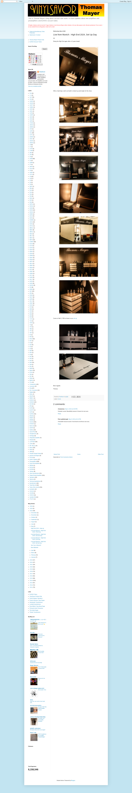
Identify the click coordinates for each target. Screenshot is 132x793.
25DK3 (31, 142)
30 (30, 156)
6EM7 (31, 265)
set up (75, 318)
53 (30, 182)
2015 (31, 578)
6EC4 (31, 263)
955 (31, 374)
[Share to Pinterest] (80, 397)
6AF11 (31, 204)
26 (30, 144)
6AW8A (32, 220)
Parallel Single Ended (35, 453)
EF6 (31, 406)
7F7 (31, 331)
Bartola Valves (34, 644)
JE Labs (32, 632)
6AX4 (31, 222)
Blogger (73, 780)
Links (31, 443)
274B (31, 150)
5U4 (31, 190)
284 (31, 152)
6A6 (31, 202)
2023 (31, 560)
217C (31, 135)
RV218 (31, 467)
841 (31, 356)
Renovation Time (42, 689)
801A (31, 338)
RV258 (31, 469)
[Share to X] (76, 397)
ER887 (31, 418)
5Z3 (31, 196)
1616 (31, 119)
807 (31, 340)
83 (30, 348)
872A (31, 372)
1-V (30, 95)
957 (31, 376)
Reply (59, 413)
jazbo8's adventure (35, 728)
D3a (31, 388)
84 (30, 354)
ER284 (31, 416)
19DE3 (31, 127)
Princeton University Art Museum (41, 636)
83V (31, 352)
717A (31, 319)
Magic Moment (34, 665)
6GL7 (31, 279)
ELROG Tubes (33, 594)
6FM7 (31, 271)
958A (31, 378)
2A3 (31, 154)
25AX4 (31, 141)
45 (30, 176)
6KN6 (31, 289)
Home (78, 454)
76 (30, 325)
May (32, 526)
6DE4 (31, 251)
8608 (31, 368)
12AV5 (31, 101)
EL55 (31, 412)
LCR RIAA (32, 441)
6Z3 (31, 315)
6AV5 (31, 218)
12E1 (31, 111)
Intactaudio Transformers (36, 602)
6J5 (31, 287)
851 (31, 366)
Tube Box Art (33, 485)
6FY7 (31, 275)
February (33, 555)
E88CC (31, 398)
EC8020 (32, 402)
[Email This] (72, 397)
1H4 (31, 129)
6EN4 (31, 267)
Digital (31, 392)
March (33, 552)
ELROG (32, 414)
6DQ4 (31, 259)
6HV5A (31, 285)
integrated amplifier (35, 437)
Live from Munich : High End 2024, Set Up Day (38, 542)
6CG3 (31, 243)
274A (31, 148)
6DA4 (31, 249)
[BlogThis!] (74, 397)
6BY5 (31, 239)
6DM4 (31, 255)
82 (30, 346)
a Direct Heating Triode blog (37, 717)
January (33, 557)
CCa (31, 382)
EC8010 (32, 400)
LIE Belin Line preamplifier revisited (41, 720)
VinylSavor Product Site (36, 596)
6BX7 (31, 238)
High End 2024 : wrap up (37, 528)
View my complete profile (34, 86)
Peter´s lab (33, 732)
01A (31, 93)
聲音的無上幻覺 (34, 649)
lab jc (31, 699)
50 (30, 180)
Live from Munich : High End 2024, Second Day (38, 535)
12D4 (31, 109)
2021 (31, 564)
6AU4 (31, 216)
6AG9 (31, 208)
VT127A (32, 499)
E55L (31, 394)
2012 (31, 585)
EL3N (31, 408)
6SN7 (31, 303)
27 (30, 146)
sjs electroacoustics (35, 705)
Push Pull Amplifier (34, 463)
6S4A (31, 295)
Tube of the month (34, 487)
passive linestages (34, 455)
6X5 (31, 313)
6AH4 (31, 210)
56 (30, 184)
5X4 (31, 194)
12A (31, 99)
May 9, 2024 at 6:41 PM (75, 419)
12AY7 (31, 105)
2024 (31, 510)
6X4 (31, 311)
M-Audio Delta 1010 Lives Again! (37, 729)
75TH (31, 323)
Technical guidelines (35, 481)
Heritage (32, 435)
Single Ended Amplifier (36, 475)
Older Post (100, 454)
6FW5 (31, 273)
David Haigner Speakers (36, 598)
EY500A (32, 424)
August (33, 521)
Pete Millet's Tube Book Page (37, 606)
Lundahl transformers (35, 604)
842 (31, 358)
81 (30, 342)
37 (30, 164)
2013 (31, 582)
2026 (31, 506)
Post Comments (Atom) (66, 457)
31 (30, 160)
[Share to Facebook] (78, 397)
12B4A (31, 107)
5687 (31, 186)
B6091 (31, 380)
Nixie (31, 449)
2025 (31, 508)
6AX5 (31, 224)
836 (31, 350)
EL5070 (32, 410)
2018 (31, 571)
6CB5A (31, 241)
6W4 (31, 309)
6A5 (31, 200)
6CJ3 (31, 245)
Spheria (32, 479)
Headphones (33, 433)
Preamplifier (33, 461)
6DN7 (31, 257)
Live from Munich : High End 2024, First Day (38, 538)
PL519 (31, 457)
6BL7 (31, 235)
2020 (31, 567)
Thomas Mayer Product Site (37, 39)
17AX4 (31, 123)
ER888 (31, 420)
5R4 (31, 188)
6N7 (31, 291)
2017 (31, 573)
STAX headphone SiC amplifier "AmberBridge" (42, 735)
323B (31, 162)
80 (30, 334)
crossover (32, 386)
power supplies (34, 459)
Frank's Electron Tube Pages (37, 600)
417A (31, 174)
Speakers (32, 477)
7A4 (31, 327)
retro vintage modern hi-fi (37, 688)
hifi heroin (33, 661)
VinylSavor (42, 72)
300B (31, 158)
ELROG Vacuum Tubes (36, 42)
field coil (32, 426)
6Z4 (31, 317)
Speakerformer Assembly (36, 662)
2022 (31, 562)
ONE (31, 451)
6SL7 (31, 301)
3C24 (31, 168)
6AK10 (31, 212)
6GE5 (31, 277)
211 (31, 133)
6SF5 (31, 299)
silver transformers (34, 473)
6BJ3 (31, 234)
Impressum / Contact (35, 35)
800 (31, 336)
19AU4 (31, 125)
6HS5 (31, 283)
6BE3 (31, 230)
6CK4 (31, 247)
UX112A (32, 491)
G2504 (31, 427)
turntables (32, 489)
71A (31, 321)
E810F (31, 396)
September (34, 519)
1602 (31, 117)
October (33, 517)
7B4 (31, 329)
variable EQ (33, 497)
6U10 (31, 305)
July (32, 524)
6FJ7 (31, 269)
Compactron (33, 384)
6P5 (31, 293)
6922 (31, 198)
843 (31, 360)
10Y (31, 97)
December (34, 512)
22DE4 (31, 137)
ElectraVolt (33, 677)
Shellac (32, 471)
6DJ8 (31, 253)
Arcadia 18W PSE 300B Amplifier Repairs (42, 708)
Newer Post (57, 454)
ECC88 (31, 404)
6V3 (31, 307)
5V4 (31, 192)
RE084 (31, 465)
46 (30, 178)
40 (30, 170)
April (32, 550)
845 (31, 362)
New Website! (34, 547)
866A (31, 370)
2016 (31, 576)
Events (59, 399)
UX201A (32, 495)
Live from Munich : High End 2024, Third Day (38, 531)
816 (31, 344)
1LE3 (31, 131)
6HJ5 (31, 281)
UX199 (31, 493)
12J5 (31, 113)
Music (31, 447)
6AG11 (31, 206)
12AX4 (31, 103)
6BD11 (31, 228)
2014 (31, 580)
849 (31, 364)
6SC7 (31, 297)
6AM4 (31, 214)
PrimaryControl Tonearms (36, 608)
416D (31, 172)
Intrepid (32, 439)
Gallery (31, 430)
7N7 (31, 332)
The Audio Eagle (34, 610)
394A (31, 166)
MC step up (33, 445)
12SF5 (31, 115)
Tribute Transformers (35, 612)
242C (31, 138)
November (34, 515)
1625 (31, 121)
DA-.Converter (33, 390)
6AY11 (31, 226)
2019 (31, 569)
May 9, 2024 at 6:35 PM (71, 409)
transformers (33, 483)
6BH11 (31, 231)
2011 (31, 587)
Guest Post (32, 431)
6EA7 (31, 261)
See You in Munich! (36, 545)
